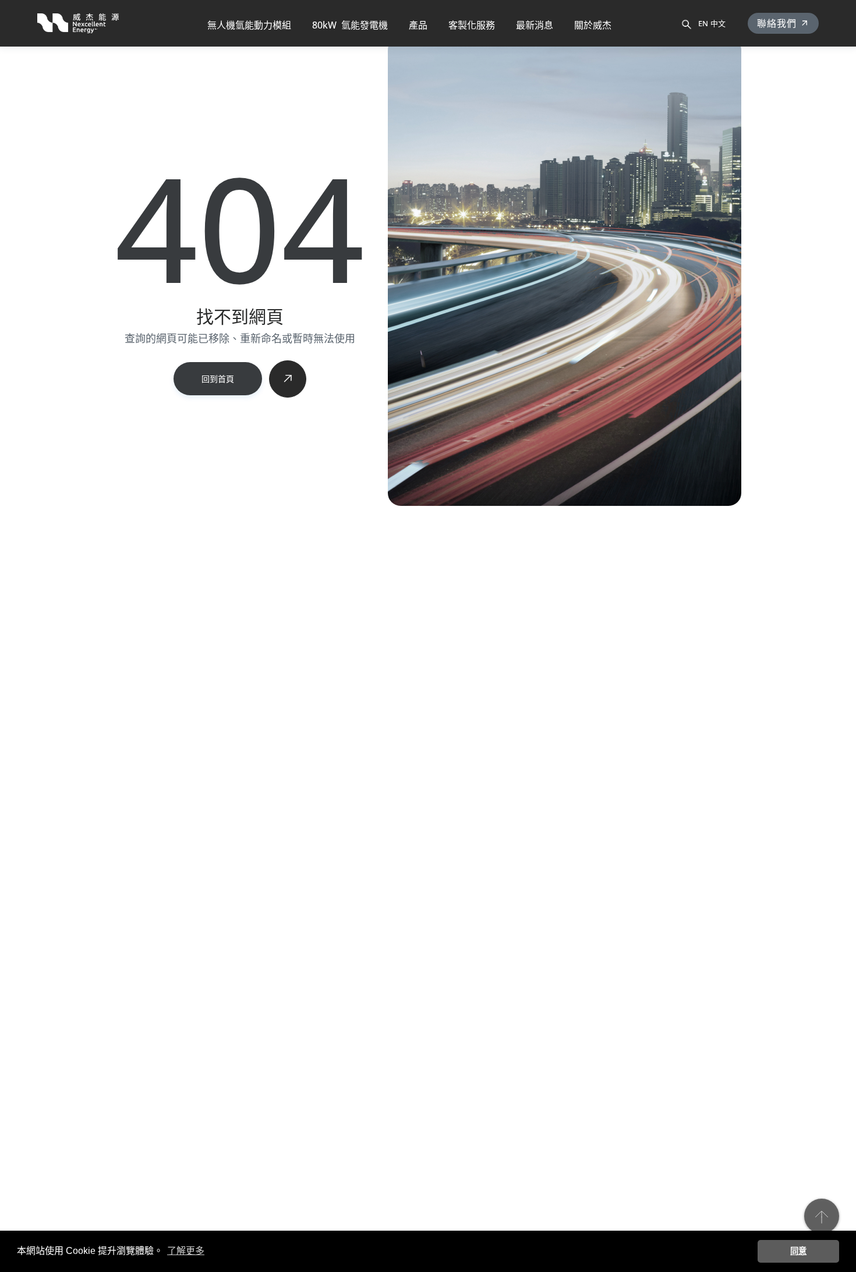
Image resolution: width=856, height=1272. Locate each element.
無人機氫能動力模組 (249, 25)
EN (703, 23)
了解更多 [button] (185, 1251)
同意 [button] (798, 1251)
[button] (418, 23)
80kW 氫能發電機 (350, 25)
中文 (718, 23)
